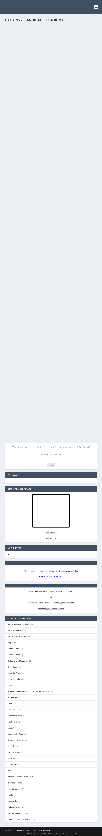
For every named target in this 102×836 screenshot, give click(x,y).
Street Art (12, 801)
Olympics (11, 746)
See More (13, 101)
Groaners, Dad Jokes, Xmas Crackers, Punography (29, 691)
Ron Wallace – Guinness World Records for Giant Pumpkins (43, 228)
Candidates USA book (49, 88)
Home (29, 833)
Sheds (10, 795)
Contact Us (76, 833)
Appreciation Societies (17, 636)
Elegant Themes (22, 830)
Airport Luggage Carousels (19, 624)
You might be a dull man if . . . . (21, 819)
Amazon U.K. (51, 538)
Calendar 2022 (14, 655)
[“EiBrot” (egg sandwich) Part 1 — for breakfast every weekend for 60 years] (51, 51)
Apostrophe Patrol (15, 630)
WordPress (45, 830)
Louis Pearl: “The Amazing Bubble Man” (30, 197)
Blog (28, 88)
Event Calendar (14, 679)
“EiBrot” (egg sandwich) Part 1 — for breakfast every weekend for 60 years (48, 83)
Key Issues (12, 703)
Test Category (48, 150)
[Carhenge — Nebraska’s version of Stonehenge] (44, 125)
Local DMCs (12, 709)
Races (10, 770)
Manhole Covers (14, 722)
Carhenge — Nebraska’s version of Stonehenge (35, 146)
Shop (68, 833)
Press (10, 758)
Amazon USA (71, 571)
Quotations (12, 764)
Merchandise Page (15, 734)
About (36, 833)
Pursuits (51, 833)
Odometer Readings (16, 740)
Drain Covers (13, 667)
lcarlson (12, 88)
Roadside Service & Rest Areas (20, 776)
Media (10, 728)
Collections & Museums (17, 661)
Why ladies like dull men (18, 813)
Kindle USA (57, 576)
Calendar (60, 833)
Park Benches (13, 752)
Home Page (12, 697)
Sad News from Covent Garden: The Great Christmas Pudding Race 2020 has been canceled (51, 319)
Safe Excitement (14, 789)
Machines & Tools (15, 715)
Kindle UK (43, 576)
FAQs (10, 685)
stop (50, 465)
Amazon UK (55, 571)
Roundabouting (14, 783)
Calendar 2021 (36, 88)
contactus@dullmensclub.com (51, 609)
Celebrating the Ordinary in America (54, 201)
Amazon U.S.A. (51, 532)
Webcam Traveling (15, 807)
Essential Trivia (14, 673)
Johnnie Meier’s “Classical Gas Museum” (30, 166)
